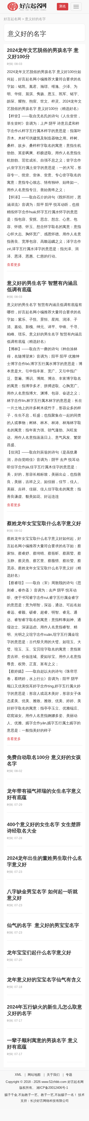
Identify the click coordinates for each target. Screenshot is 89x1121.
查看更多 (14, 265)
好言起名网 (12, 19)
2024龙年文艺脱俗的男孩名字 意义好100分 (43, 53)
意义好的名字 (35, 19)
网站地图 (34, 1074)
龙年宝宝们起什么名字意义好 (39, 952)
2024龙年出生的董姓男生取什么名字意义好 (44, 861)
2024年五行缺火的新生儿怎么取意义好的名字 (44, 1010)
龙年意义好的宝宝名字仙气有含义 (44, 979)
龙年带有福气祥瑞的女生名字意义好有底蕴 (44, 794)
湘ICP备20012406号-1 (52, 1088)
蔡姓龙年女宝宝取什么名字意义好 (44, 523)
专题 (69, 1074)
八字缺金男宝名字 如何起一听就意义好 (42, 895)
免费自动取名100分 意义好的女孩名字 (44, 760)
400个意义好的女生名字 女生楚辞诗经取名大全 (44, 827)
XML (18, 1074)
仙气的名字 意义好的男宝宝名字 (43, 925)
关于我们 (53, 1074)
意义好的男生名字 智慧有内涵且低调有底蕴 (42, 286)
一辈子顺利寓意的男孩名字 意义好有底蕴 (42, 1043)
